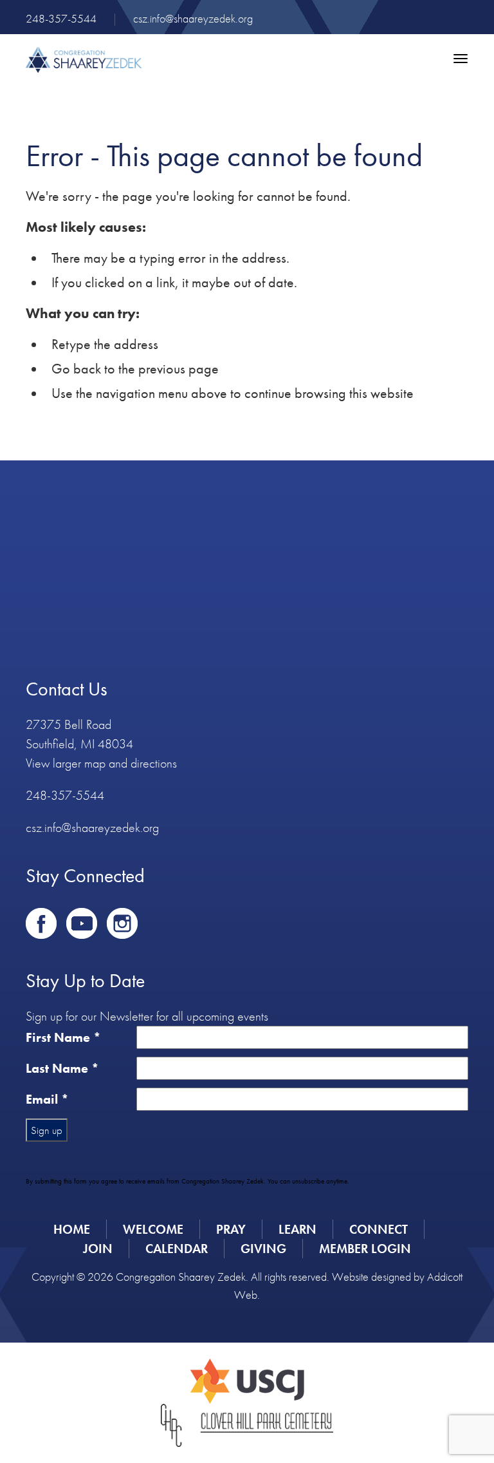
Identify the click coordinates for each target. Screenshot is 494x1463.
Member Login (365, 1248)
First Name (63, 1037)
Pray (231, 1229)
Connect (378, 1229)
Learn (297, 1229)
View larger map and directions (101, 763)
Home (71, 1229)
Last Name (62, 1068)
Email (47, 1099)
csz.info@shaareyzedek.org (193, 18)
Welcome (153, 1229)
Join (98, 1248)
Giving (263, 1248)
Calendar (176, 1248)
